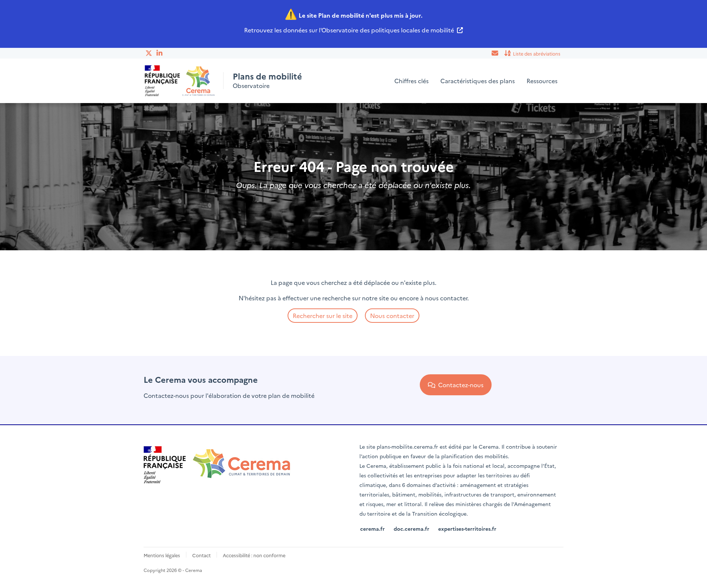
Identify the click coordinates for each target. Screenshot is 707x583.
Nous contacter (392, 315)
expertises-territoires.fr (467, 528)
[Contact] (495, 53)
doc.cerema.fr (411, 528)
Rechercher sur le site (322, 315)
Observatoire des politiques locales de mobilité (387, 30)
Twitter (149, 53)
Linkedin (160, 53)
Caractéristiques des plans (477, 81)
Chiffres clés (411, 81)
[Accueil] (180, 81)
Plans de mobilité (267, 76)
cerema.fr (372, 528)
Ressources (542, 81)
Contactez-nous (459, 385)
